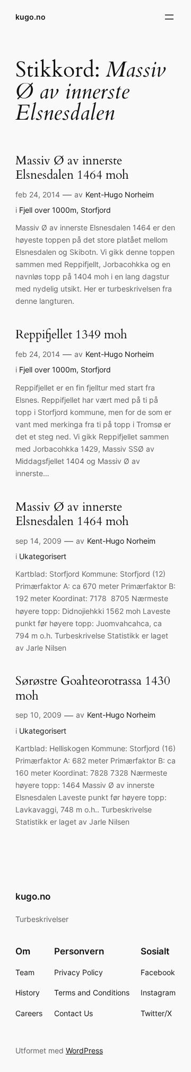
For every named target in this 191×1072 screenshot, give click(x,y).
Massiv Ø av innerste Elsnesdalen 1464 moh (72, 168)
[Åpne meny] (169, 17)
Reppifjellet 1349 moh (71, 335)
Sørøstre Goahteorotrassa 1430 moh (92, 688)
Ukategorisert (42, 556)
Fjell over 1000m (47, 209)
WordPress (84, 1050)
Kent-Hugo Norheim (119, 194)
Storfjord (96, 209)
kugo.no (30, 16)
